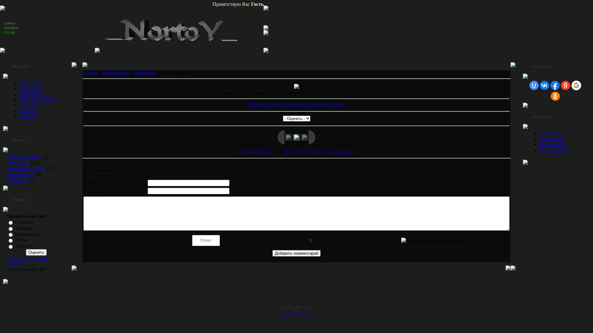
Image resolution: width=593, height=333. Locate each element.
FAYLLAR (30, 88)
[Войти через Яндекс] (565, 85)
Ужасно (23, 246)
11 (319, 151)
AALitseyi (549, 133)
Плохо (21, 240)
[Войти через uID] (534, 85)
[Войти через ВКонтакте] (544, 85)
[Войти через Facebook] (555, 85)
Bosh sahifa (30, 83)
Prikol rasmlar (21, 174)
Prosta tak (17, 180)
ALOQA (28, 105)
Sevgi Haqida (552, 144)
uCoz (309, 314)
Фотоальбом (115, 73)
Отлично (24, 222)
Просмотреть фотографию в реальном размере (296, 104)
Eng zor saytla (553, 150)
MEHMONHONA (38, 99)
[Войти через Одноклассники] (555, 96)
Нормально (27, 234)
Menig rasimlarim (24, 157)
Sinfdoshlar (18, 163)
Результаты (18, 258)
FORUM (28, 110)
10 (313, 151)
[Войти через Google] (576, 85)
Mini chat (28, 116)
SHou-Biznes (552, 139)
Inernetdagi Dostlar (26, 168)
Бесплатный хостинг (292, 314)
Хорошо (23, 228)
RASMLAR (31, 94)
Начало (90, 73)
